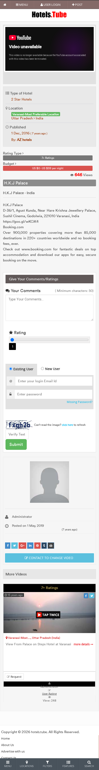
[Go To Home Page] (5, 4)
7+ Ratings (49, 587)
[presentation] (22, 369)
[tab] (21, 369)
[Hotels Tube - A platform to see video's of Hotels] (49, 14)
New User (52, 369)
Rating (19, 332)
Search (89, 766)
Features (68, 766)
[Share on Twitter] (14, 545)
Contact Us (8, 758)
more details (82, 644)
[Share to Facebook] (7, 545)
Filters (47, 766)
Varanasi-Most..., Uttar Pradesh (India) (33, 638)
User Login (52, 5)
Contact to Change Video (50, 558)
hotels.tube (39, 732)
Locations (27, 766)
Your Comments (25, 290)
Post (78, 5)
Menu (23, 5)
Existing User (23, 369)
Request (15, 676)
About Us (7, 745)
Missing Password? (80, 402)
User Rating (49, 693)
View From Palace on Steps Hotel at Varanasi (48, 644)
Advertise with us (13, 751)
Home (5, 738)
